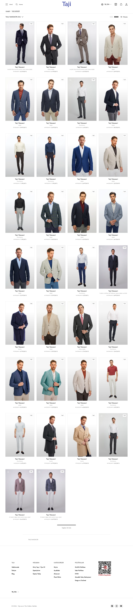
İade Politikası (79, 570)
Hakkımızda (15, 567)
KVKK (77, 574)
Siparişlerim (36, 570)
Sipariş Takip (37, 574)
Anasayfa (8, 11)
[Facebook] (112, 606)
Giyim (56, 567)
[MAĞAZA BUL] (116, 4)
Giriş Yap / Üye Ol (39, 567)
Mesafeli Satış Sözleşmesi (83, 577)
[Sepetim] (121, 4)
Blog (13, 574)
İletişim (14, 570)
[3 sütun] (111, 16)
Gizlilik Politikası (80, 567)
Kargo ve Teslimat (80, 580)
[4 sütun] (116, 16)
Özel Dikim (57, 577)
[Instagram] (116, 606)
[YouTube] (121, 606)
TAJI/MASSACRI (16, 11)
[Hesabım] (126, 4)
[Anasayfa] (66, 4)
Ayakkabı (57, 570)
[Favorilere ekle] (8, 24)
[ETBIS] (104, 568)
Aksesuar (57, 574)
